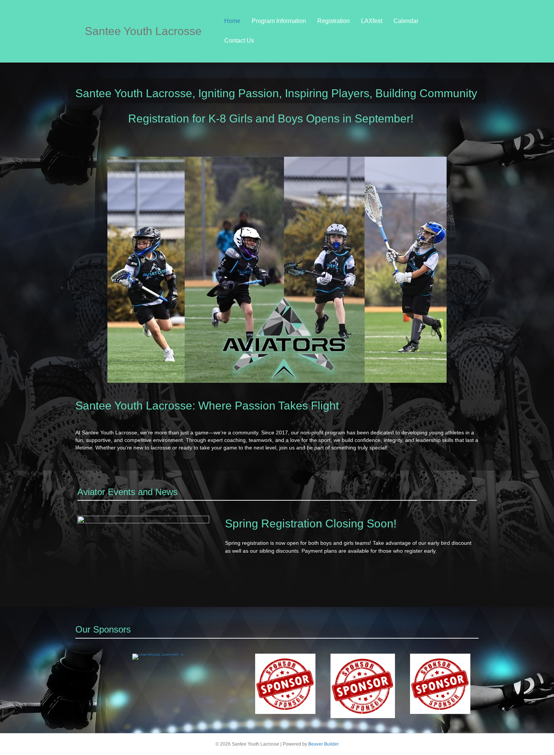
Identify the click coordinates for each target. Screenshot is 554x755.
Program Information (279, 21)
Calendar (405, 21)
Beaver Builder (323, 744)
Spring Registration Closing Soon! (310, 523)
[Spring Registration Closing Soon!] (143, 561)
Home (232, 21)
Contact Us (239, 40)
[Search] (463, 31)
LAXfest (371, 21)
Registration (333, 21)
